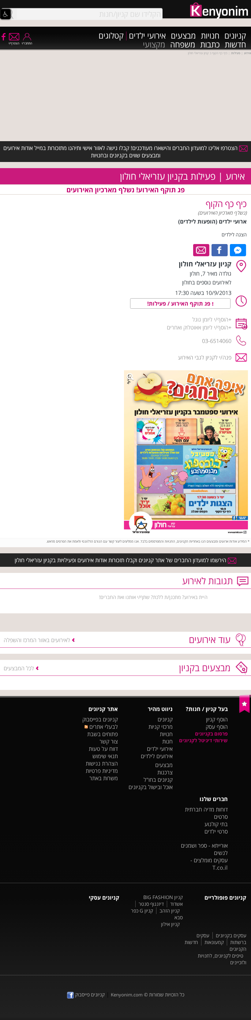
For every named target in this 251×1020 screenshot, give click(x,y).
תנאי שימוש (105, 756)
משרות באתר (103, 778)
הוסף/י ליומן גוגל (210, 319)
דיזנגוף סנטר (151, 904)
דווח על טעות (103, 748)
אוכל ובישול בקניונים (151, 787)
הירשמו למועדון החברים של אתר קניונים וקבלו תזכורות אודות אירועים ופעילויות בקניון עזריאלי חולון (121, 560)
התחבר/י (27, 43)
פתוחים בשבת (102, 734)
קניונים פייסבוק (89, 994)
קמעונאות (214, 942)
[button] (5, 14)
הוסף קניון (217, 719)
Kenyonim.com (127, 995)
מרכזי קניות (160, 726)
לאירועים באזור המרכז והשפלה (37, 640)
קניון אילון (170, 924)
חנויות (210, 36)
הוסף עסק (217, 726)
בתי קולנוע (216, 824)
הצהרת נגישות (102, 763)
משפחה (182, 44)
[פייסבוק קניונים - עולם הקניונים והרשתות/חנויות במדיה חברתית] (3, 36)
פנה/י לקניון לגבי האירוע (204, 357)
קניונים (235, 36)
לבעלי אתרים (103, 726)
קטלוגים (111, 36)
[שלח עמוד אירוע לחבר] (201, 249)
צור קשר (108, 741)
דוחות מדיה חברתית (206, 809)
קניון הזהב (169, 910)
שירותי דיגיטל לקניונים (203, 740)
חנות (167, 741)
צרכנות (165, 772)
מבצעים (183, 36)
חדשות (235, 44)
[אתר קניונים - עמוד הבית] (245, 711)
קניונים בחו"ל (158, 779)
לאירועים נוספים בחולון (206, 282)
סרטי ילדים (216, 831)
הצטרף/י (14, 43)
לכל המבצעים (19, 668)
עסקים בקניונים (231, 935)
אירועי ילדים (147, 36)
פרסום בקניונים (211, 733)
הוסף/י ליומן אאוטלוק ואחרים (197, 327)
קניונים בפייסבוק (100, 719)
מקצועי (154, 44)
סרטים (221, 816)
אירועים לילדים (157, 756)
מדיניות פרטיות (102, 770)
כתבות (210, 44)
